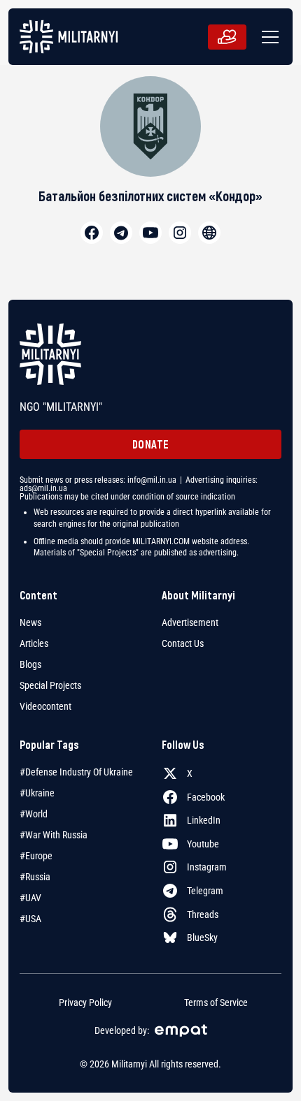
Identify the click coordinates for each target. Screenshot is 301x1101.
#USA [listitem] (30, 918)
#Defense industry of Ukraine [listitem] (76, 772)
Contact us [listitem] (183, 643)
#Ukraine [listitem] (37, 793)
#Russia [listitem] (35, 876)
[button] (267, 37)
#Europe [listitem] (36, 855)
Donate (150, 444)
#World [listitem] (34, 813)
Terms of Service (216, 1002)
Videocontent (45, 706)
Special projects (50, 685)
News (30, 622)
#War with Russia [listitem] (54, 834)
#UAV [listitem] (30, 897)
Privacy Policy (85, 1002)
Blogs (30, 664)
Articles (34, 643)
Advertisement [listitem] (190, 622)
